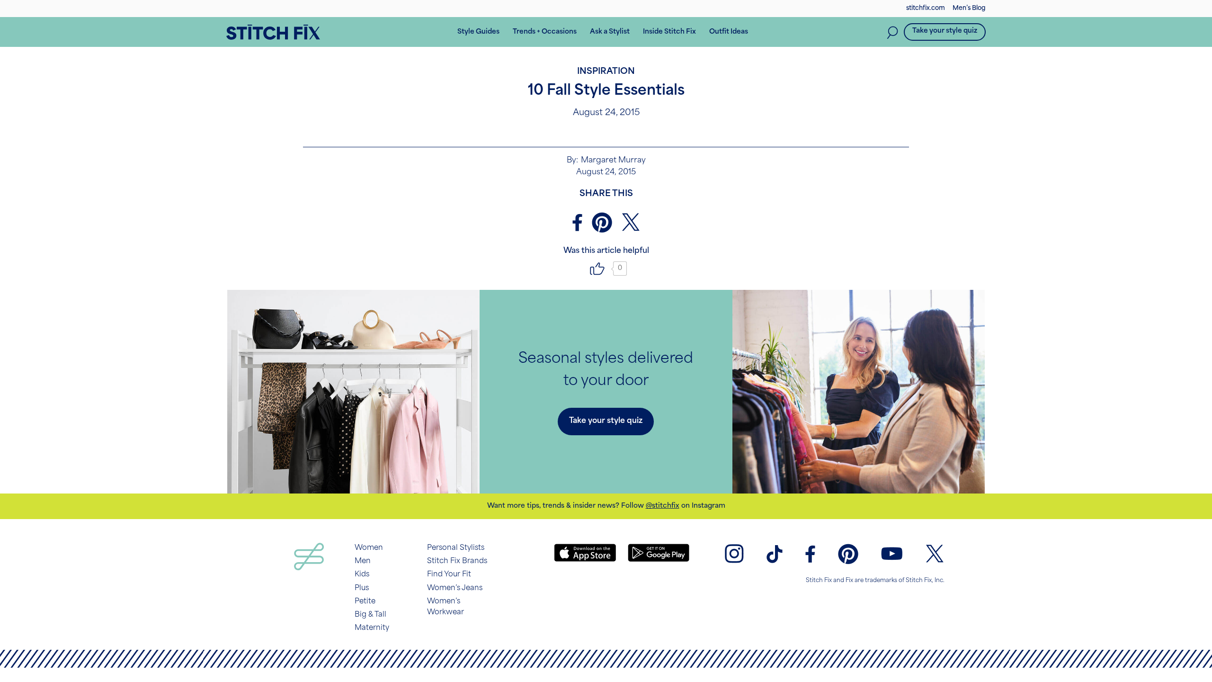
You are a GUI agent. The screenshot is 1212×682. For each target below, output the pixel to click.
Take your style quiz (944, 31)
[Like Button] (597, 268)
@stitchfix (662, 506)
